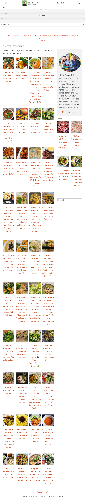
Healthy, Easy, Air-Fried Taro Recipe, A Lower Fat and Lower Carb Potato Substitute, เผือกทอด (8, 219)
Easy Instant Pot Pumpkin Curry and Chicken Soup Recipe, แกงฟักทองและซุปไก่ (21, 264)
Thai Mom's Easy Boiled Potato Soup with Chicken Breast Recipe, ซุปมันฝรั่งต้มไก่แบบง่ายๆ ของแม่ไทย (35, 174)
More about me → (70, 112)
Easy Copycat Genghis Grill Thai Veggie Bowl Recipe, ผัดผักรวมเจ (48, 213)
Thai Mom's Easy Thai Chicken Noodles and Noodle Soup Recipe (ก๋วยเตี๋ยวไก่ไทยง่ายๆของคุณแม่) (21, 309)
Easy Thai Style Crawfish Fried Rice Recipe (35, 435)
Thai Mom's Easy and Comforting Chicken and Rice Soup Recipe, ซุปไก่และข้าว (35, 264)
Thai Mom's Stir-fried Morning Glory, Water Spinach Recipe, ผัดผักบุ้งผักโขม (8, 306)
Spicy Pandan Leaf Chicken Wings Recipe (22, 75)
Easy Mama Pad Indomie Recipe (8, 390)
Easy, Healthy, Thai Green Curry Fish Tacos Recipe (21, 351)
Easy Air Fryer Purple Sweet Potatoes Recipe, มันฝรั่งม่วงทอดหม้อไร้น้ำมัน (48, 171)
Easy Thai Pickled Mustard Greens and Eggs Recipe (22, 474)
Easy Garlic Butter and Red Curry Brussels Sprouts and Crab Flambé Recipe (8, 438)
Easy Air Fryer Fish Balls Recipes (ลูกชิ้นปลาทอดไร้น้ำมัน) (8, 168)
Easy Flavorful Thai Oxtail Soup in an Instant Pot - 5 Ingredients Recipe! (8, 132)
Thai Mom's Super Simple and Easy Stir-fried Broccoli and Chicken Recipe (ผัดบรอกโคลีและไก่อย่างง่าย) (35, 309)
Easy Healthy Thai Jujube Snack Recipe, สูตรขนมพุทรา (21, 168)
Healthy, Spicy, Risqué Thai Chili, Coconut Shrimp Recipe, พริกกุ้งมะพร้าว (48, 81)
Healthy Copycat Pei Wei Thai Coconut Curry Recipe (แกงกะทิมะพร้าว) (48, 396)
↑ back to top (42, 492)
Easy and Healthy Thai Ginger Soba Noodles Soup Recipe (35, 474)
